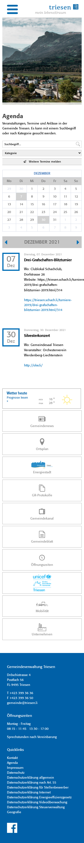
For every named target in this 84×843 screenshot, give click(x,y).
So (76, 181)
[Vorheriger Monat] (6, 243)
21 (21, 212)
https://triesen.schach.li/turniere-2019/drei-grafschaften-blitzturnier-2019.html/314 (48, 305)
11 (65, 196)
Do (43, 181)
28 (21, 219)
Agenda (12, 763)
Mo (9, 181)
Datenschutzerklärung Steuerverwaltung (36, 807)
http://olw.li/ (33, 365)
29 (9, 188)
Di (21, 181)
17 (54, 204)
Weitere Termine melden (43, 161)
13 (9, 204)
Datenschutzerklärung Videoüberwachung (37, 802)
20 (9, 212)
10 (54, 196)
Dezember (42, 173)
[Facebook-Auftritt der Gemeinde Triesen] (12, 832)
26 (76, 212)
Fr (54, 181)
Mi (32, 181)
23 (43, 212)
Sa (65, 181)
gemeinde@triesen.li (22, 703)
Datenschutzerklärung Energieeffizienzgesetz (39, 797)
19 (76, 204)
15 (32, 204)
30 (21, 188)
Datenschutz (15, 772)
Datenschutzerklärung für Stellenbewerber (38, 787)
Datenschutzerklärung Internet (29, 792)
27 (9, 219)
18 (65, 204)
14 (21, 204)
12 (76, 196)
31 (55, 219)
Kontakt (12, 758)
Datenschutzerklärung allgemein (30, 777)
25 (65, 212)
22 (32, 212)
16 (43, 204)
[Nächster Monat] (78, 243)
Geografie (14, 812)
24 (55, 212)
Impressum (15, 767)
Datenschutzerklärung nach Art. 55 (31, 782)
